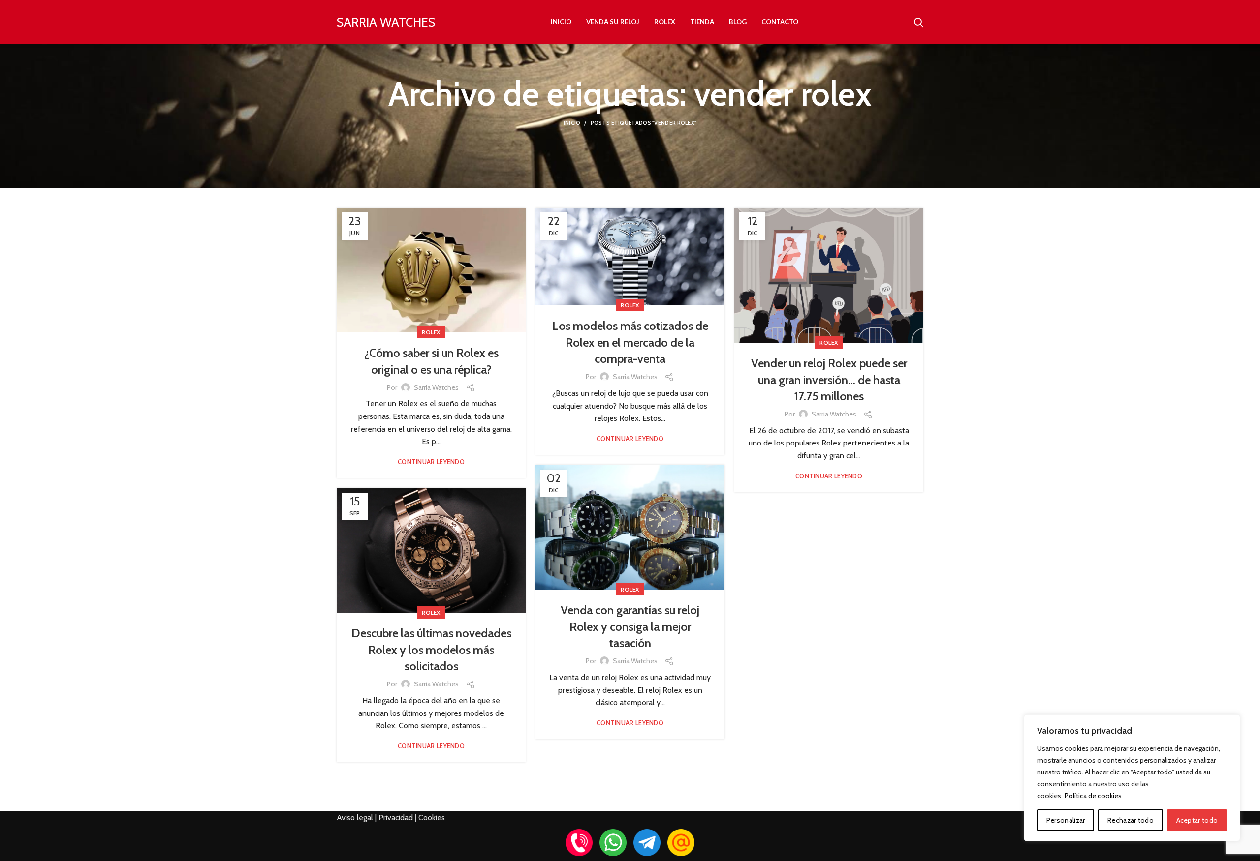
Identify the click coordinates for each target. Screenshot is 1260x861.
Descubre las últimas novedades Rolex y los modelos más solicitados (431, 649)
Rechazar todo (1130, 820)
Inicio (572, 122)
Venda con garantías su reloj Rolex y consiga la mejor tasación (630, 626)
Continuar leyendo (431, 462)
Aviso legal (355, 817)
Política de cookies (1093, 795)
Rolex (431, 332)
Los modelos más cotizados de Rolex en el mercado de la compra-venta (630, 342)
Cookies (431, 817)
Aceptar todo (1197, 820)
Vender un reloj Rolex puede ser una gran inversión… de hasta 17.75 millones (829, 379)
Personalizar (1065, 820)
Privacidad (395, 817)
